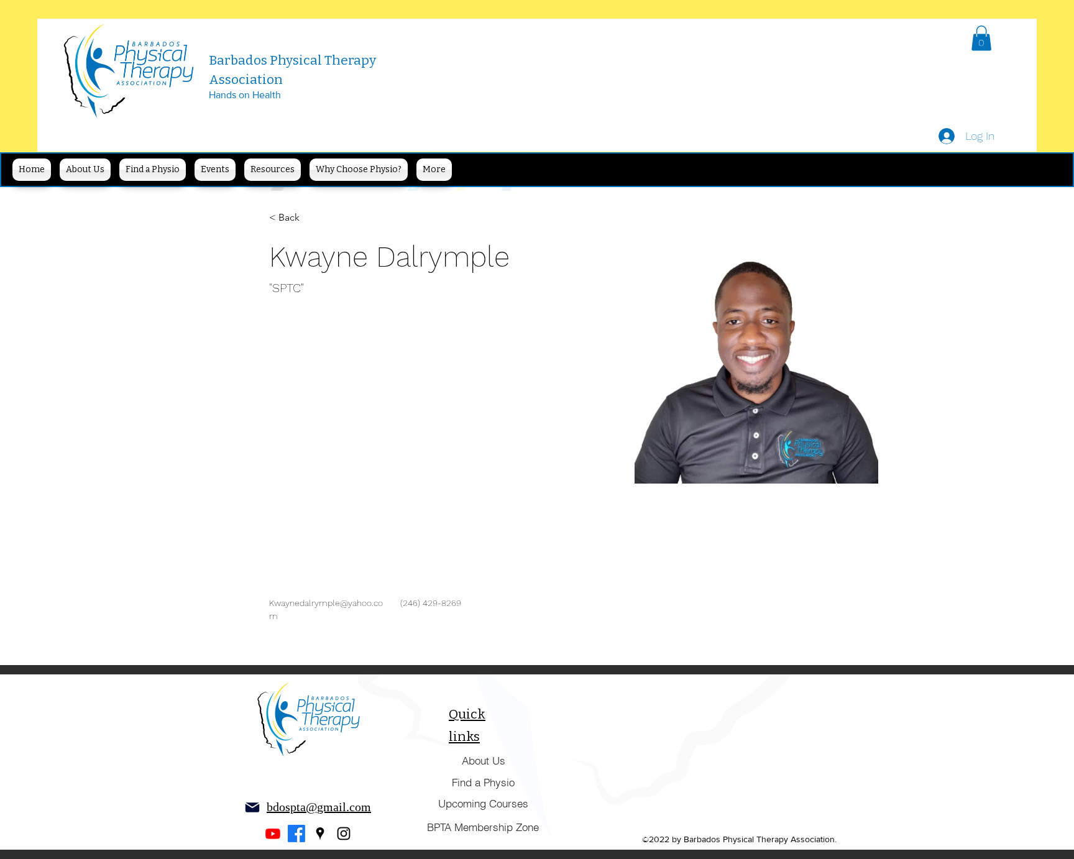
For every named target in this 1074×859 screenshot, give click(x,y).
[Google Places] (320, 833)
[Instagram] (343, 833)
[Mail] (252, 807)
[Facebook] (296, 833)
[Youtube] (273, 833)
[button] (981, 38)
